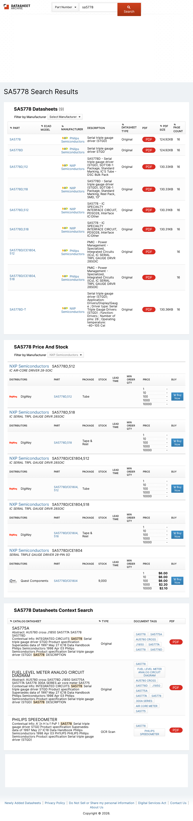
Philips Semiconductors (72, 139)
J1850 (140, 644)
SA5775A (156, 634)
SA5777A (154, 644)
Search (129, 11)
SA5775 (141, 711)
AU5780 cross (146, 639)
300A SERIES (144, 700)
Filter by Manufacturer (30, 117)
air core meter (146, 706)
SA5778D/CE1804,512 (66, 488)
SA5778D (156, 649)
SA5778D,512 (63, 396)
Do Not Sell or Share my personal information (101, 803)
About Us (96, 807)
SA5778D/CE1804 (66, 581)
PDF (149, 139)
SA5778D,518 (63, 442)
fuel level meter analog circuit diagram (149, 672)
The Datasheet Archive (17, 6)
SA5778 (141, 634)
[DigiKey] (14, 396)
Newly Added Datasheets (23, 803)
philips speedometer (149, 732)
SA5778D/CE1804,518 (66, 534)
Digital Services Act (152, 803)
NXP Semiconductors (72, 167)
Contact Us (178, 803)
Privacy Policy (55, 803)
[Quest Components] (14, 581)
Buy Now (178, 396)
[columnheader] (23, 128)
